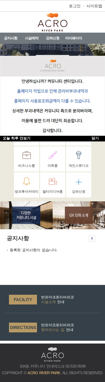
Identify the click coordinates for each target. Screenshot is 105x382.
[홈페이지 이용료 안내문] (52, 96)
